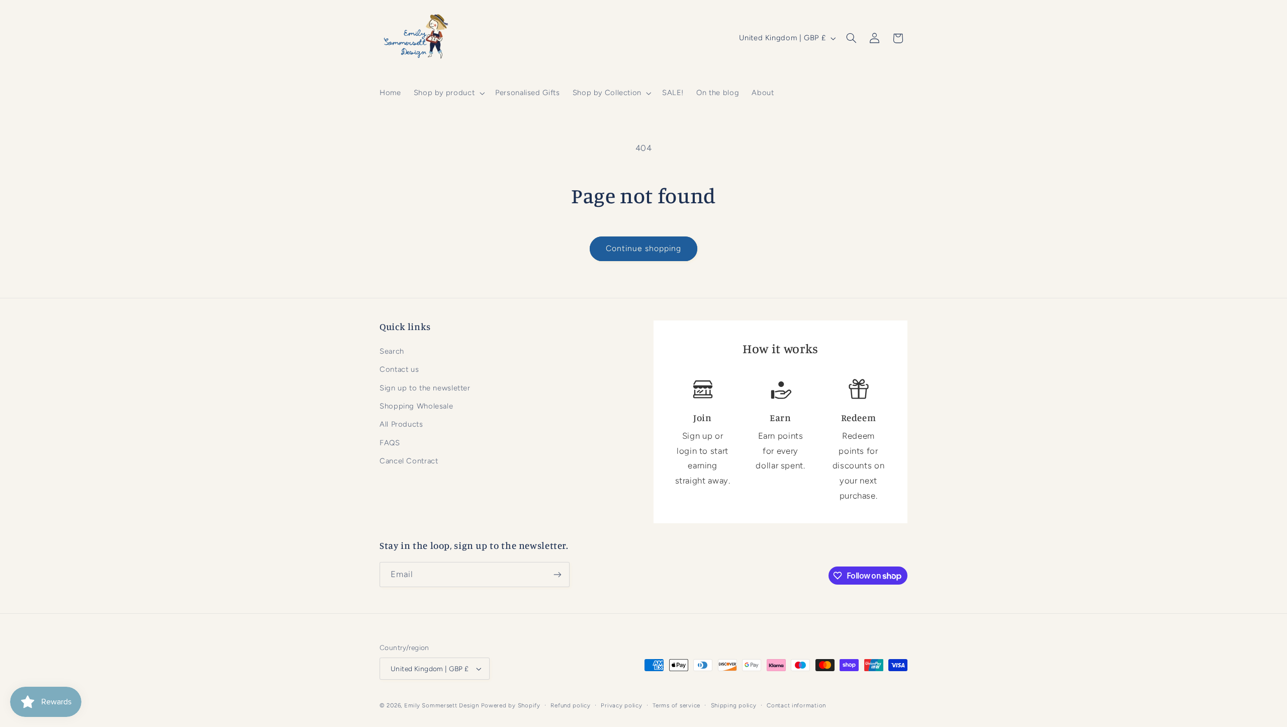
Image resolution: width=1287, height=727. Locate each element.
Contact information (796, 705)
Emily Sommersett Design (441, 705)
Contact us (399, 369)
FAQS (390, 442)
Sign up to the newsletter (425, 387)
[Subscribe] (557, 574)
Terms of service (676, 705)
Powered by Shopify (510, 705)
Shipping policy (734, 705)
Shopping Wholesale (416, 406)
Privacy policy (621, 705)
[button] (448, 93)
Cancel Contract (409, 460)
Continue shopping (644, 248)
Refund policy (570, 705)
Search (392, 351)
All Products (401, 424)
